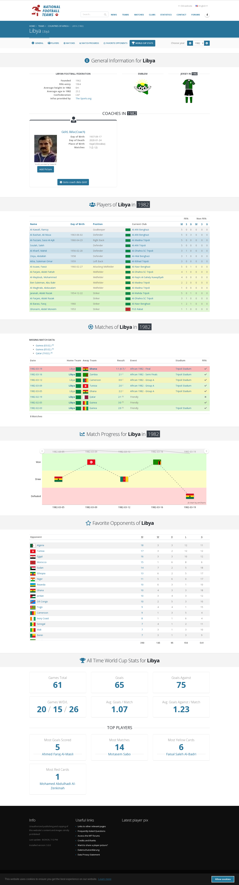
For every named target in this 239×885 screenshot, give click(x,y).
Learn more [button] (104, 879)
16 (142, 556)
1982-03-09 (36, 385)
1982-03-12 (36, 379)
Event (133, 360)
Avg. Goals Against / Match (181, 702)
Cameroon (42, 612)
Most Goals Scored (57, 740)
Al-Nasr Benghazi (141, 266)
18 (142, 545)
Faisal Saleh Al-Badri (181, 754)
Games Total (57, 677)
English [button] (202, 6)
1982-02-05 (36, 402)
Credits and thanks (87, 840)
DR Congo (42, 601)
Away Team (90, 360)
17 (142, 550)
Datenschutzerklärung (88, 850)
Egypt (40, 556)
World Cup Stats (144, 43)
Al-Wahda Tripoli (140, 293)
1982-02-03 (36, 408)
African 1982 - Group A (142, 379)
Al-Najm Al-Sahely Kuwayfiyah (148, 277)
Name (33, 224)
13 (142, 573)
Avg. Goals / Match (119, 702)
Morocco (41, 562)
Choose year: (178, 43)
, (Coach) (73, 132)
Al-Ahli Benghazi (140, 229)
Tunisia (40, 550)
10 (142, 584)
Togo (40, 607)
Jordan (40, 595)
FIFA (204, 360)
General (39, 43)
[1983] (207, 43)
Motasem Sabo (119, 754)
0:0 (120, 379)
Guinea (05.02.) (45, 349)
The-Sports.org (83, 98)
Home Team (74, 360)
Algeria (40, 545)
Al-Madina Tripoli (141, 240)
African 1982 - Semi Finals (143, 374)
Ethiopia (41, 573)
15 (142, 562)
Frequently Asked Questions (91, 831)
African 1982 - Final (140, 368)
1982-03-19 (36, 368)
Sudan (40, 567)
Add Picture (45, 169)
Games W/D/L (57, 702)
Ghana (40, 590)
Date (33, 360)
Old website (186, 6)
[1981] (190, 43)
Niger (40, 578)
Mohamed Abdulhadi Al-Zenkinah (58, 785)
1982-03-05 (36, 391)
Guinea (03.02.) (45, 345)
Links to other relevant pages (92, 826)
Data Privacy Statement (89, 854)
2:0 (120, 385)
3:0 (119, 402)
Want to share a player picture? (93, 845)
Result (121, 360)
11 (142, 578)
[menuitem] (124, 451)
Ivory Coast (43, 618)
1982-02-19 (36, 396)
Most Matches (119, 740)
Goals (119, 677)
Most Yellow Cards (181, 740)
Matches (70, 43)
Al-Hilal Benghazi (141, 256)
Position (98, 224)
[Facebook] (207, 14)
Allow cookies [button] (223, 879)
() (120, 368)
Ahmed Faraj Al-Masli (57, 754)
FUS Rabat (137, 309)
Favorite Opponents (116, 43)
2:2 (120, 391)
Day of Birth (78, 224)
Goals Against (181, 677)
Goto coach (74, 182)
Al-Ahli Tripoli (139, 245)
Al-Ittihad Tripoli (140, 261)
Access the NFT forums (89, 835)
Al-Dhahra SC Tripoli (142, 250)
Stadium (180, 360)
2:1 (120, 374)
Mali (39, 629)
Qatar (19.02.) (44, 353)
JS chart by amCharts (197, 502)
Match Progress (90, 43)
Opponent (36, 536)
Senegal (41, 623)
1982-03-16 (36, 374)
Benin (40, 635)
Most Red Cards (57, 769)
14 (142, 567)
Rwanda (41, 584)
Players (55, 43)
